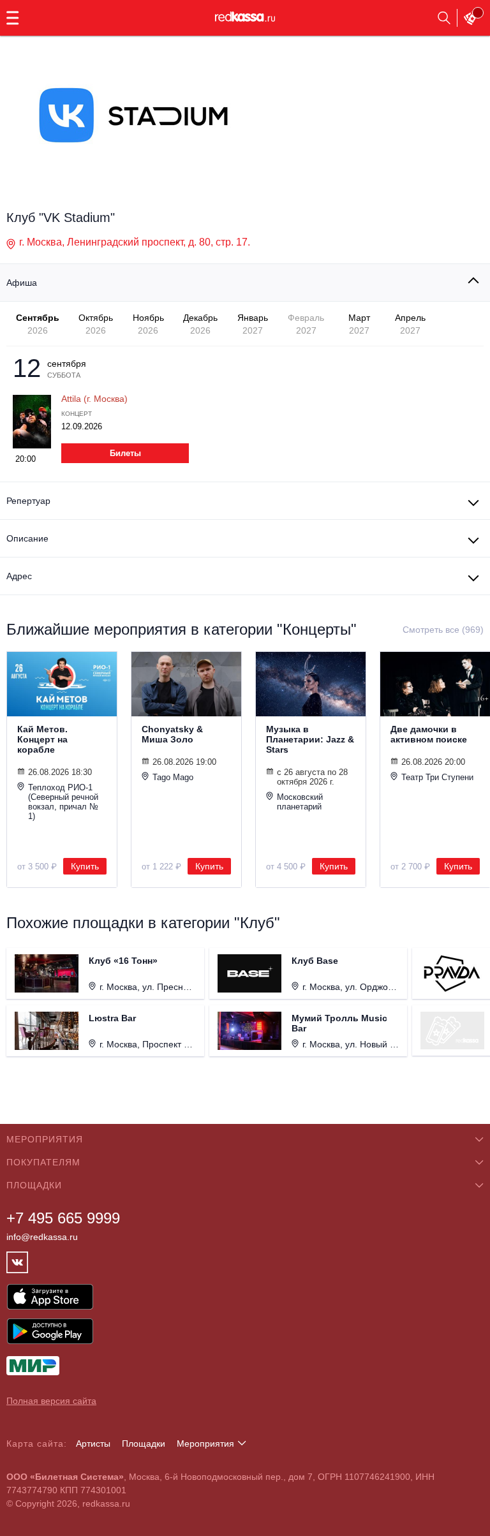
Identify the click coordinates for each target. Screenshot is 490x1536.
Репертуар (28, 501)
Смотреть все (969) (443, 629)
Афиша (21, 282)
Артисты (93, 1443)
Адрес (19, 576)
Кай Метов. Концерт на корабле (42, 739)
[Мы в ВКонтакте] (17, 1262)
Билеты (125, 453)
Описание (27, 538)
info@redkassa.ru (42, 1237)
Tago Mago (172, 777)
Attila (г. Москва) (94, 399)
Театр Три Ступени (437, 777)
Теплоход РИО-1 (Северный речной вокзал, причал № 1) (63, 802)
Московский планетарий (300, 801)
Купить (85, 866)
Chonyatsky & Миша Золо (172, 734)
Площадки (143, 1443)
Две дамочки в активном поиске (428, 734)
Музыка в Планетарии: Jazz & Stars (310, 739)
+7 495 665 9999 (63, 1218)
